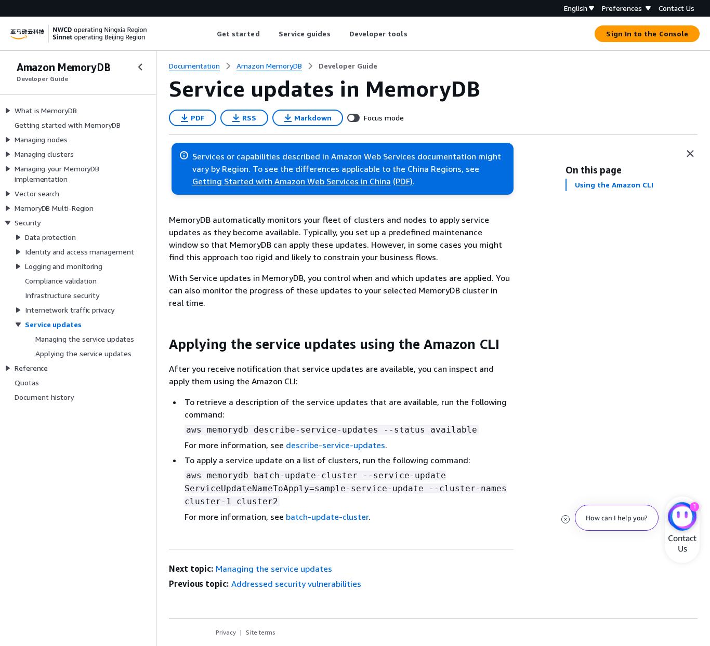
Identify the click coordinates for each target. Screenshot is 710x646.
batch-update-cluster (327, 517)
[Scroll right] (415, 33)
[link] (348, 66)
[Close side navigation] (140, 67)
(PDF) (403, 181)
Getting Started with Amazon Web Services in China (291, 181)
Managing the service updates (274, 568)
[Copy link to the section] (160, 344)
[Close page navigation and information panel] (690, 153)
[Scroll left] (208, 33)
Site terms (260, 632)
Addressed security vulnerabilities (296, 583)
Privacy (226, 632)
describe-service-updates (335, 445)
